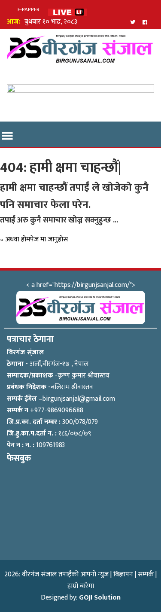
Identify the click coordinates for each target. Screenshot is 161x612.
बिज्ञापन (123, 574)
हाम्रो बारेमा (80, 586)
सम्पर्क (146, 574)
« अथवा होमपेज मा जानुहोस (34, 239)
